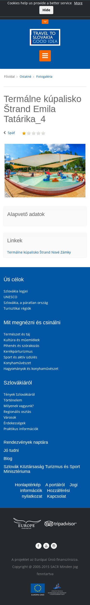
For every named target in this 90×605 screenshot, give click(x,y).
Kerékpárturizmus (18, 351)
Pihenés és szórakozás (21, 345)
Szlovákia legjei (16, 291)
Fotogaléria (44, 76)
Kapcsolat (56, 496)
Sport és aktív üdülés (20, 357)
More (78, 3)
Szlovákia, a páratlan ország (26, 302)
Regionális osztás (17, 411)
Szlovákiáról (18, 383)
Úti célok (14, 279)
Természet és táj (17, 334)
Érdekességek (14, 423)
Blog (8, 458)
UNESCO (10, 297)
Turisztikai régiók (17, 308)
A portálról (55, 484)
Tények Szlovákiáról (19, 394)
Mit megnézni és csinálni (32, 322)
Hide (46, 10)
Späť (11, 132)
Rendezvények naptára (26, 442)
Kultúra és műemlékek (22, 340)
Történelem (13, 400)
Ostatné (25, 76)
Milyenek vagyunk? (19, 406)
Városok (10, 417)
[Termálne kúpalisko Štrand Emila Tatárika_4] (45, 170)
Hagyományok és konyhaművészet (31, 368)
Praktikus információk (21, 429)
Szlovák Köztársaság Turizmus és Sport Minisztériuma (42, 469)
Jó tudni (11, 450)
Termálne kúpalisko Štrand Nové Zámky (39, 252)
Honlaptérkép (28, 484)
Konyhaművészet (17, 363)
